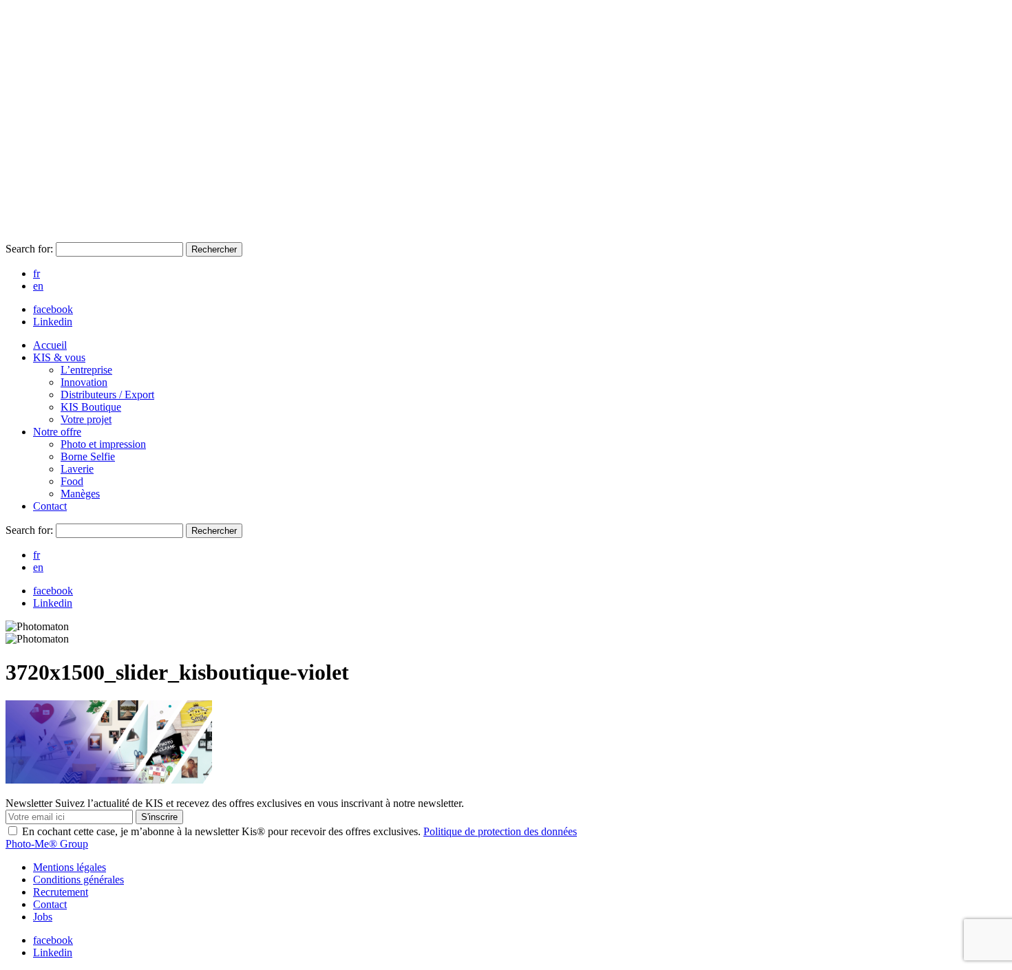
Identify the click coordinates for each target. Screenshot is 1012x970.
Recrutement (60, 892)
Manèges (80, 493)
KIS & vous (59, 357)
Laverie (77, 469)
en (38, 286)
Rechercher (214, 249)
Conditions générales (78, 879)
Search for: (31, 249)
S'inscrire (159, 817)
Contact (50, 506)
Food (72, 481)
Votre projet (86, 419)
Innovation (84, 382)
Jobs (42, 917)
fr (36, 273)
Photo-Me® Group (47, 844)
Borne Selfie (88, 456)
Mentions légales (69, 867)
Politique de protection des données (500, 831)
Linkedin (52, 321)
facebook (53, 309)
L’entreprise (86, 370)
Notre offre (57, 432)
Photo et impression (103, 444)
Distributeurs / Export (107, 394)
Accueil (50, 345)
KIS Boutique (91, 407)
